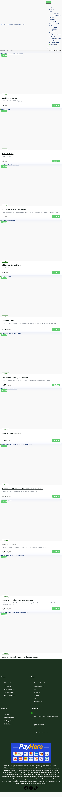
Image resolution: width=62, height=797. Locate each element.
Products (54, 27)
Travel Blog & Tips (9, 717)
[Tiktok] (36, 788)
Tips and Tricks (56, 35)
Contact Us (52, 36)
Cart (53, 31)
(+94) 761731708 (39, 725)
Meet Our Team (56, 38)
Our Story (6, 714)
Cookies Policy (8, 692)
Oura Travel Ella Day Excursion (14, 209)
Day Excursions (56, 15)
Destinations (52, 19)
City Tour (54, 21)
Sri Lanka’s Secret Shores (11, 265)
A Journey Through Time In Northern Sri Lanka (20, 657)
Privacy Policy (8, 683)
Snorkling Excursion (9, 98)
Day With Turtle (7, 154)
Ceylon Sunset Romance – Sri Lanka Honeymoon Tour (22, 489)
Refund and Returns (10, 695)
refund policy (7, 686)
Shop (50, 25)
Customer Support (39, 683)
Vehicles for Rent (54, 23)
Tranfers (51, 17)
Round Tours (55, 13)
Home (50, 7)
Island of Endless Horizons (12, 433)
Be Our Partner (8, 724)
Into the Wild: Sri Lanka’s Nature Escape (17, 600)
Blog (50, 33)
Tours (50, 11)
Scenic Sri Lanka (8, 321)
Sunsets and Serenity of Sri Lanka (15, 378)
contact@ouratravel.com (41, 733)
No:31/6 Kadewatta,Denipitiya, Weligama (46, 716)
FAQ (53, 40)
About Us (51, 9)
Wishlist (54, 29)
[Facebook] (26, 788)
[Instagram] (31, 788)
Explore (48, 48)
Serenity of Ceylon (9, 544)
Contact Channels (39, 686)
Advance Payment (54, 42)
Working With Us (9, 721)
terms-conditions (8, 689)
